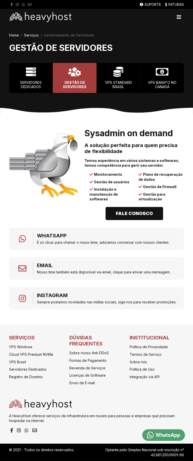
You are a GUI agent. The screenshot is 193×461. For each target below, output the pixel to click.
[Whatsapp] (23, 4)
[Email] (29, 4)
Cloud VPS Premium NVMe (31, 354)
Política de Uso (142, 369)
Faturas (176, 4)
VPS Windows (20, 347)
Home (14, 35)
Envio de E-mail (82, 383)
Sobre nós (138, 362)
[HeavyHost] (40, 17)
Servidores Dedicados (27, 369)
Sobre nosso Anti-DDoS (89, 353)
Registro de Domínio (26, 377)
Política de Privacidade (149, 347)
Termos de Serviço (146, 354)
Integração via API (145, 377)
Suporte (152, 4)
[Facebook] (11, 4)
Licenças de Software (87, 375)
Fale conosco (134, 213)
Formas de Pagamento (88, 360)
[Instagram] (17, 4)
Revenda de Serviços (87, 368)
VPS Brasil (17, 362)
